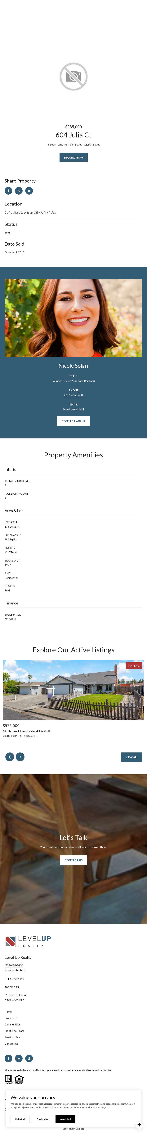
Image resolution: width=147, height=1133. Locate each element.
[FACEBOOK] (8, 1058)
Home (8, 1011)
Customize (42, 1119)
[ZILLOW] (29, 1058)
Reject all (20, 1119)
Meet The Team (14, 1030)
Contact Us (73, 860)
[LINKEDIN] (19, 1058)
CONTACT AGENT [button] (74, 421)
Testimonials (12, 1037)
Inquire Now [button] (73, 157)
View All (132, 757)
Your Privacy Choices (73, 1128)
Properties (11, 1018)
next (20, 756)
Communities (12, 1024)
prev (9, 756)
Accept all (65, 1119)
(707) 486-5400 (73, 395)
